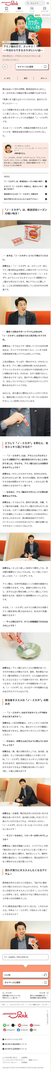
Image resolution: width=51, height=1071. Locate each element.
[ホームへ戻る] (9, 3)
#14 (42, 78)
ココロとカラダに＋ (11, 59)
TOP (3, 1004)
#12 (8, 78)
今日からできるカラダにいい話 (28, 56)
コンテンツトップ (17, 1004)
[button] (35, 3)
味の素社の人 (8, 56)
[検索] (27, 3)
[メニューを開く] (48, 3)
